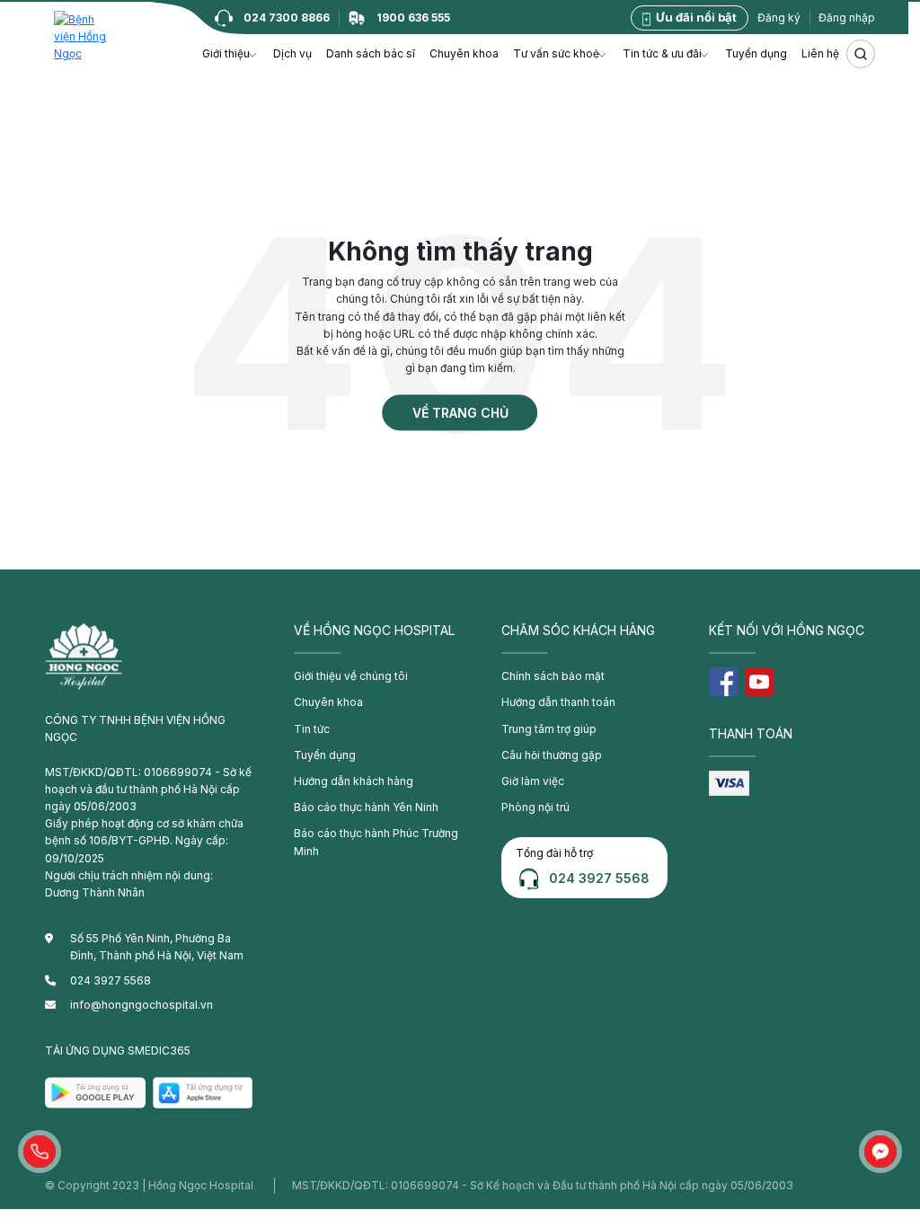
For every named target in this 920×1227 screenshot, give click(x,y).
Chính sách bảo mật (553, 676)
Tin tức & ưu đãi (662, 53)
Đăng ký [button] (779, 17)
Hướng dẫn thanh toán (558, 702)
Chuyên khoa (464, 53)
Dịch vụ (292, 53)
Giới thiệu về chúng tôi (351, 676)
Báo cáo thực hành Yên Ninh (366, 807)
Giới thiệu (226, 53)
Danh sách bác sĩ (370, 53)
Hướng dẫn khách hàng (353, 781)
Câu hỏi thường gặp (551, 755)
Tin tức (312, 729)
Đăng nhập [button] (846, 17)
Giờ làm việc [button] (532, 781)
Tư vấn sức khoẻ (556, 53)
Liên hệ (820, 53)
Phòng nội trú (535, 807)
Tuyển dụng (756, 53)
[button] (39, 1151)
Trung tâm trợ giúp (549, 729)
